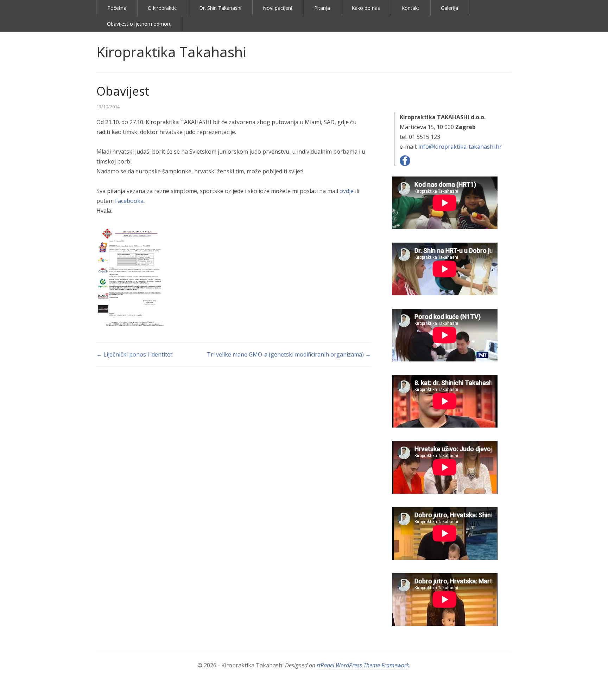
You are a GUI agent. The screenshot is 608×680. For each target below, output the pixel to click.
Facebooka (129, 201)
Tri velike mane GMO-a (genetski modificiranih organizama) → (289, 354)
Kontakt (410, 8)
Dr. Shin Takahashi (220, 8)
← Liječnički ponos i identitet (134, 354)
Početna (116, 8)
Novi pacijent (278, 8)
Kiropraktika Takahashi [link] (171, 52)
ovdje (347, 191)
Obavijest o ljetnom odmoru (139, 23)
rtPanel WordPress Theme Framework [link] (363, 665)
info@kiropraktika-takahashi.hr (460, 146)
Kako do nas (366, 8)
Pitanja (322, 8)
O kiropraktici (163, 8)
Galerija (449, 8)
